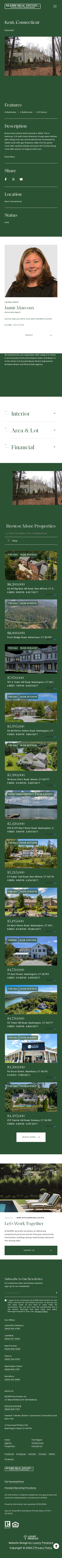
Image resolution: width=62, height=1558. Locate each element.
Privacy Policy (41, 1311)
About (29, 375)
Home (7, 1440)
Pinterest (9, 1459)
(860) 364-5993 (12, 1359)
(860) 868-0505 (12, 1349)
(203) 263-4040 (12, 1379)
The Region (37, 1440)
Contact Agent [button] (29, 1264)
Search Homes (29, 1137)
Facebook (9, 1454)
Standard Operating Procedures (20, 1488)
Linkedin (32, 1454)
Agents (8, 1443)
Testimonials (38, 1443)
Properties (10, 1446)
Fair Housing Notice (14, 1482)
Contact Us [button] (29, 1250)
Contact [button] (29, 335)
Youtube (42, 1454)
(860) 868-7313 (12, 1369)
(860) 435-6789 (12, 1329)
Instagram (21, 1454)
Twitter (52, 1454)
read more (10, 157)
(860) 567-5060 (12, 1339)
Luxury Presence (42, 1543)
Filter (15, 541)
